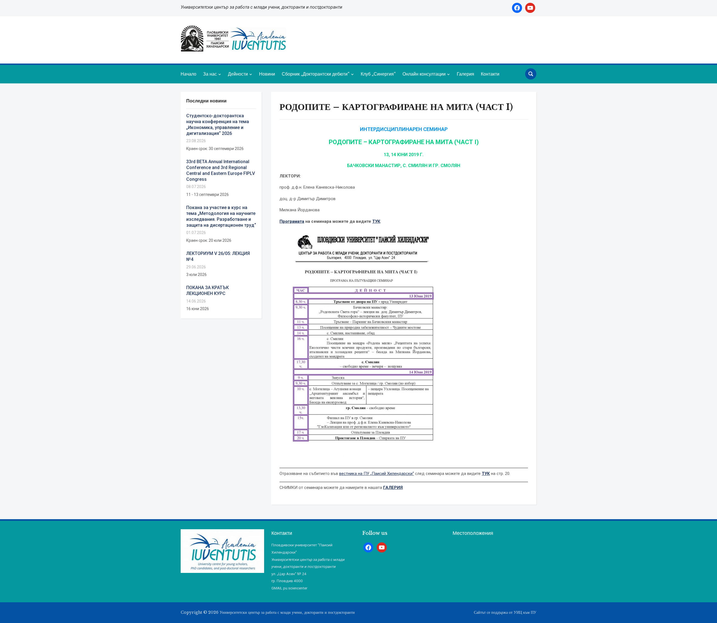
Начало (188, 74)
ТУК (376, 221)
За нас (210, 74)
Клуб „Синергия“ (378, 74)
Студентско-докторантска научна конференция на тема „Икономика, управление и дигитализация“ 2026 (217, 124)
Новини (267, 74)
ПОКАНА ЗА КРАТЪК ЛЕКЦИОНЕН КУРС (207, 290)
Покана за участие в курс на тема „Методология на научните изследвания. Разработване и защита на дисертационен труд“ (221, 216)
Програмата (292, 221)
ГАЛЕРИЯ (393, 487)
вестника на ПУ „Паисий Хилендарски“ (376, 473)
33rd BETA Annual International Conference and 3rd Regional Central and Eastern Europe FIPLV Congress (220, 170)
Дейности (238, 74)
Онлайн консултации (424, 74)
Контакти (490, 74)
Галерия (465, 74)
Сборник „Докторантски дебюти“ (316, 74)
